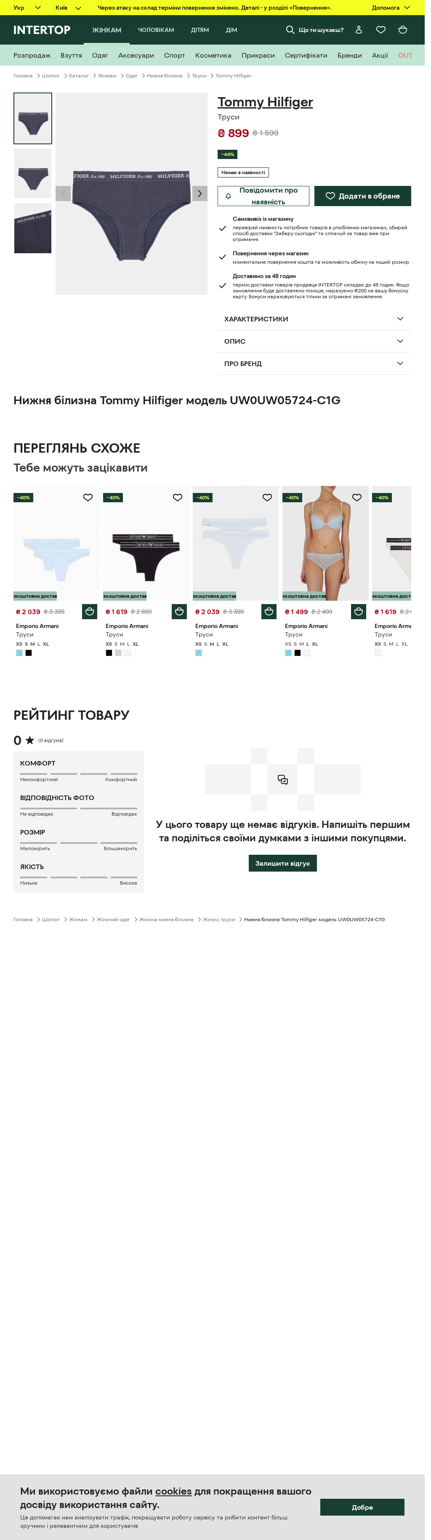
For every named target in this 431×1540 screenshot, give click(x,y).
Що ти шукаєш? (321, 30)
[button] (63, 193)
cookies (173, 1491)
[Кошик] (402, 29)
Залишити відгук (282, 863)
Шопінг (51, 75)
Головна (23, 75)
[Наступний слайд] (200, 193)
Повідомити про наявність (268, 196)
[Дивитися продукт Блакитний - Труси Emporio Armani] (56, 543)
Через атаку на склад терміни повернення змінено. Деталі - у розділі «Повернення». (215, 8)
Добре (362, 1507)
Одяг (132, 75)
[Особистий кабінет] (359, 29)
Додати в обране (369, 196)
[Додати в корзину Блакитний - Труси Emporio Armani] (89, 611)
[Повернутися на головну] (41, 30)
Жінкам (107, 75)
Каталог (79, 75)
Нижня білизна (165, 75)
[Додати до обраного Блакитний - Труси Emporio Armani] (88, 497)
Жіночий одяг (113, 919)
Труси (199, 75)
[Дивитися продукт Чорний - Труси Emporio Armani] (146, 543)
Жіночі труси (219, 919)
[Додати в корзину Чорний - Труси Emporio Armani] (179, 611)
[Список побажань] (380, 29)
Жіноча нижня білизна (166, 919)
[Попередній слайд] (63, 193)
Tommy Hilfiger (234, 75)
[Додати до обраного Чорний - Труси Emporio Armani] (177, 497)
